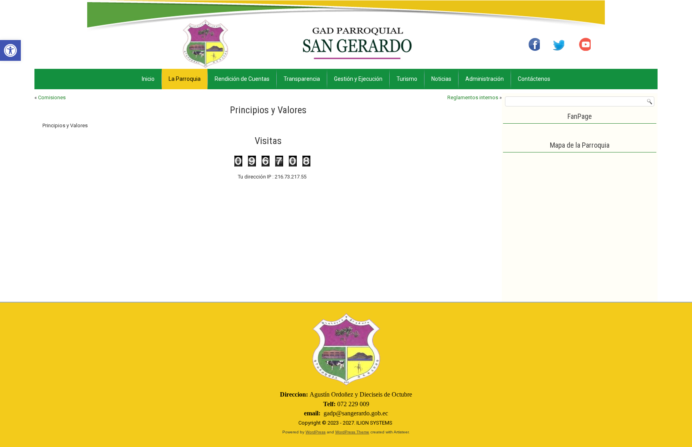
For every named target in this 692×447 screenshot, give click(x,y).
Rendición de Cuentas (242, 79)
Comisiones (52, 97)
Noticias (441, 79)
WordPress (316, 432)
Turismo (406, 79)
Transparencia (302, 79)
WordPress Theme (352, 432)
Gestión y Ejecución (358, 79)
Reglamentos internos (472, 97)
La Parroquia (185, 79)
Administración (484, 79)
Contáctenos (534, 79)
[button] (10, 50)
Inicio (148, 79)
